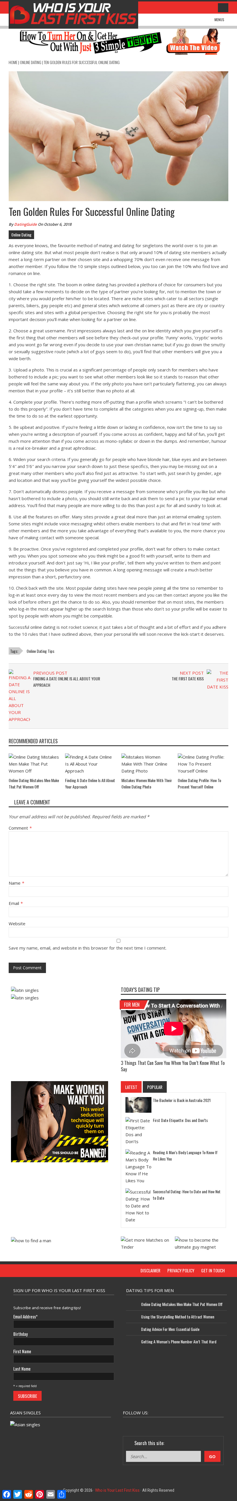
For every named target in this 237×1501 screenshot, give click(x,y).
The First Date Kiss (188, 678)
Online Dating (30, 62)
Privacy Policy (180, 1270)
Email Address (25, 1316)
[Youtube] (203, 1424)
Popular (154, 1087)
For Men (132, 1004)
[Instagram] (172, 1424)
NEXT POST (192, 673)
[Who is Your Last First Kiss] (73, 14)
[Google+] (156, 1424)
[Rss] (218, 1424)
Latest (131, 1087)
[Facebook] (125, 1424)
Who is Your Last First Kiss (117, 1490)
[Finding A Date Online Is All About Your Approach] (19, 695)
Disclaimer (150, 1270)
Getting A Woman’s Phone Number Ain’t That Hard (178, 1341)
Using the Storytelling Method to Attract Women (177, 1317)
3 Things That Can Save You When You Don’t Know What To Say (173, 1066)
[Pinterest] (187, 1424)
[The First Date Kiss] (217, 679)
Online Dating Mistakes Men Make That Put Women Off (34, 783)
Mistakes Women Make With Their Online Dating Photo (146, 783)
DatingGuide (25, 224)
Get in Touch (213, 1270)
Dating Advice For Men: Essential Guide (170, 1329)
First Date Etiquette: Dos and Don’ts (180, 1120)
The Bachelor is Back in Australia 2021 (182, 1100)
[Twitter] (140, 1424)
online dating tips (40, 651)
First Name (22, 1351)
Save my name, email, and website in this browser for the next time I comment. (87, 948)
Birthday (20, 1334)
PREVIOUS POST (50, 673)
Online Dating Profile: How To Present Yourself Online (199, 783)
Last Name (22, 1368)
